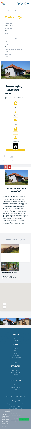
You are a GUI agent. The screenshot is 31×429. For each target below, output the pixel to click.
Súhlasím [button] (24, 419)
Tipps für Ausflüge (15, 372)
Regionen (15, 340)
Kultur (15, 351)
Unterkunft (15, 353)
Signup (18, 3)
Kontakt (16, 389)
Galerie (11, 160)
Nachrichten (15, 370)
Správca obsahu (15, 406)
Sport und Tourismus (15, 357)
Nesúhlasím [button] (14, 419)
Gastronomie (15, 355)
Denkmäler (15, 348)
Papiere (15, 391)
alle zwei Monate (15, 387)
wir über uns (15, 385)
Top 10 (15, 338)
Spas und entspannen (15, 360)
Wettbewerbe (15, 377)
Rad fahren (15, 374)
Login (21, 3)
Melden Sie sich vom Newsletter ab (15, 396)
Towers (15, 362)
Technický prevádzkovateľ (15, 408)
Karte (4, 160)
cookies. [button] (4, 426)
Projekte (15, 394)
